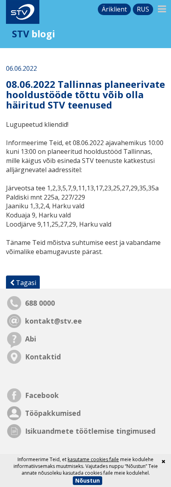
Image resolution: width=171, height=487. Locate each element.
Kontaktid (43, 356)
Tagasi (25, 282)
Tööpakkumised (53, 413)
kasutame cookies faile (93, 459)
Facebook (42, 395)
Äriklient (114, 9)
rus (143, 9)
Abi (30, 338)
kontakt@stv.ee (53, 321)
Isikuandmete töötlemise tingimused (90, 431)
